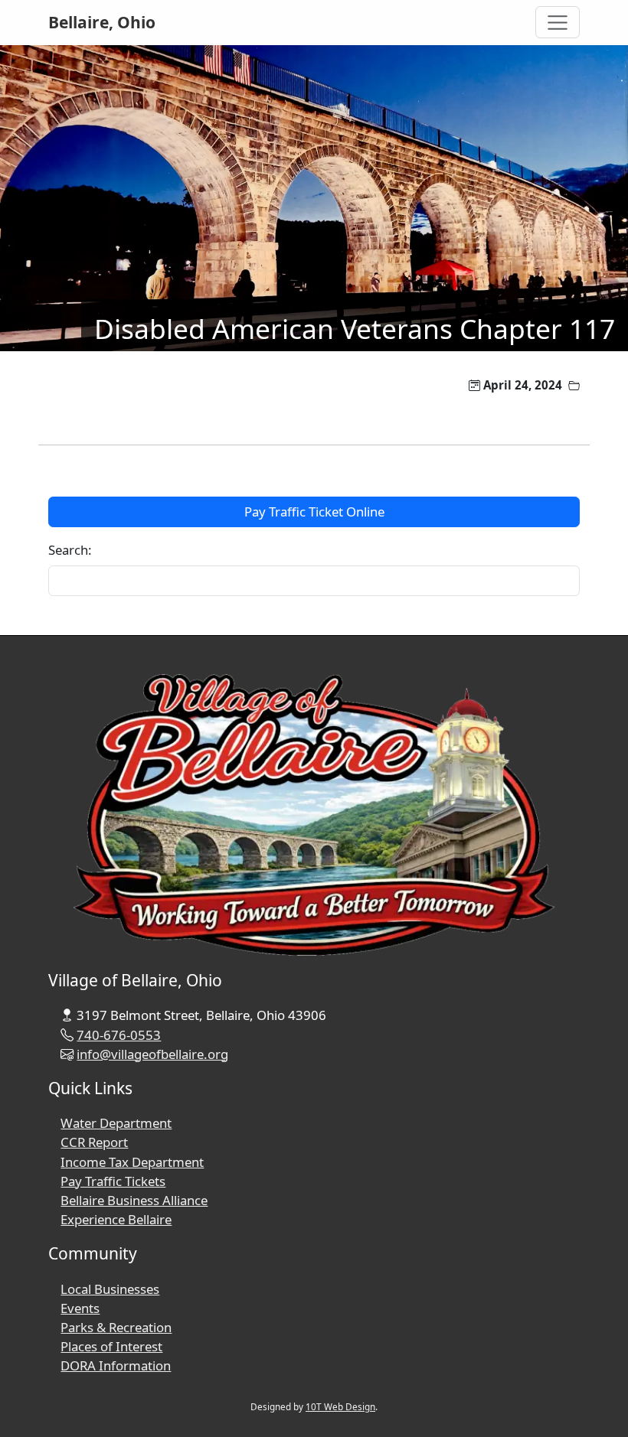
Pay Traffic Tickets (113, 1181)
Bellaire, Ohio (101, 22)
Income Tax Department (132, 1162)
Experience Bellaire (116, 1219)
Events (80, 1308)
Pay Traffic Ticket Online (314, 511)
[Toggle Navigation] (558, 22)
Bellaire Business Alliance (134, 1200)
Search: (70, 550)
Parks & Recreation (116, 1327)
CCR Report (94, 1142)
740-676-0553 (119, 1035)
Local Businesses (110, 1289)
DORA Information (116, 1365)
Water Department (116, 1123)
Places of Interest (111, 1346)
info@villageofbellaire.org (152, 1054)
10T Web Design (340, 1406)
